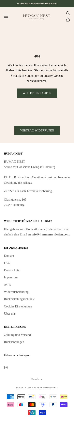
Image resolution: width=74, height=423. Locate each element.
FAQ (7, 262)
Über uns (9, 313)
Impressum (11, 277)
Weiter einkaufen (37, 93)
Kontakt (9, 255)
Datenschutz (11, 270)
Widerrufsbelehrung (16, 292)
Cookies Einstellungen (18, 306)
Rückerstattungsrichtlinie (19, 299)
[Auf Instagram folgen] (6, 368)
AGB (7, 284)
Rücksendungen (14, 342)
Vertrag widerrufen (37, 130)
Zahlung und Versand (17, 334)
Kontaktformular (36, 229)
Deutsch (35, 379)
